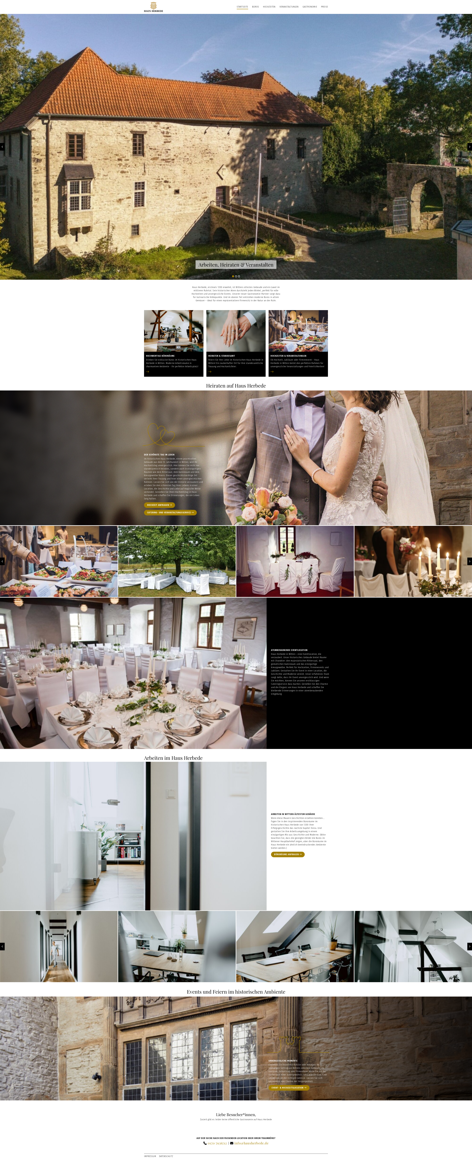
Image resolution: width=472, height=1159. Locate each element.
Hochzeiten (269, 6)
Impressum (150, 1156)
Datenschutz (166, 1156)
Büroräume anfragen (286, 854)
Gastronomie (310, 6)
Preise (324, 6)
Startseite (242, 6)
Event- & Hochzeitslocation (287, 1087)
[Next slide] (469, 147)
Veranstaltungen (289, 6)
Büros (255, 6)
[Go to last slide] (2, 147)
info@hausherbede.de (251, 1143)
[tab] (233, 276)
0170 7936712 (217, 1143)
